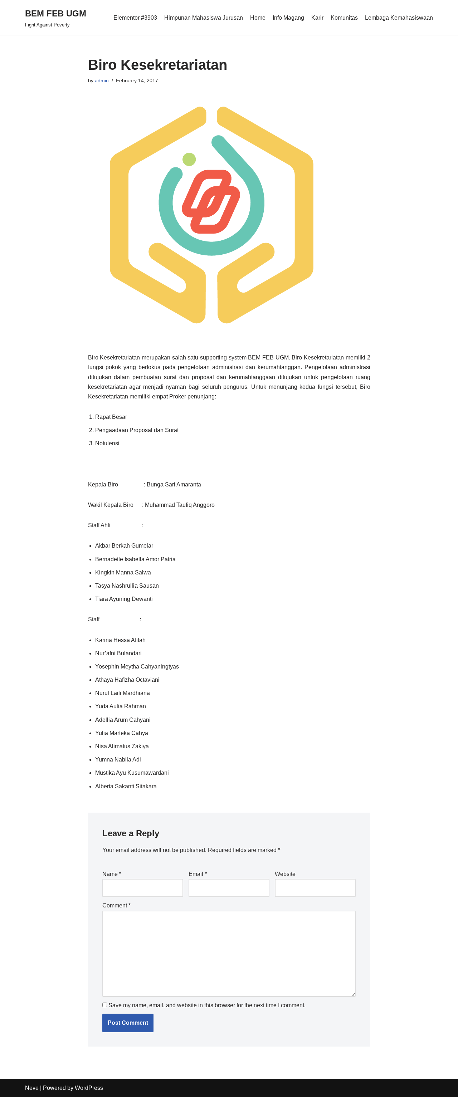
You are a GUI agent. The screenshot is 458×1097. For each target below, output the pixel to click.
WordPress (89, 1088)
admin (102, 80)
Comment (116, 905)
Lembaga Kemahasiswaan (399, 18)
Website (285, 874)
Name (111, 874)
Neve (32, 1088)
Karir (317, 18)
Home (257, 18)
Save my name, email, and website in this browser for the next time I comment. (207, 1005)
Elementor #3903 (135, 18)
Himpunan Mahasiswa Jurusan (203, 18)
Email (198, 874)
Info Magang (288, 18)
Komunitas (344, 18)
